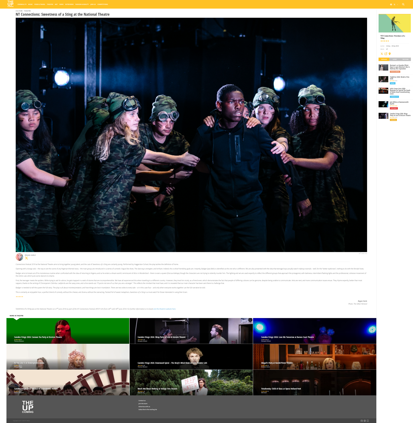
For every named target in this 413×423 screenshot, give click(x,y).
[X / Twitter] (382, 53)
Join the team (143, 404)
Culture (19, 11)
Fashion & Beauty (82, 4)
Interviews (69, 4)
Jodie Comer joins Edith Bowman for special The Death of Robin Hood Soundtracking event (400, 91)
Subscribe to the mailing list (148, 409)
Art (56, 4)
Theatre (50, 4)
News (61, 4)
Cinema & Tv (22, 4)
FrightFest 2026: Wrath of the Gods (399, 78)
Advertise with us (144, 407)
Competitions (102, 4)
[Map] (390, 53)
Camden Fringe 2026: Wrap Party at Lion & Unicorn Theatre (400, 114)
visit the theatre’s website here (164, 309)
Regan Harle (30, 255)
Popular (384, 59)
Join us (93, 4)
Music (30, 4)
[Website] (386, 53)
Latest (395, 59)
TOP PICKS (405, 59)
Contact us (142, 400)
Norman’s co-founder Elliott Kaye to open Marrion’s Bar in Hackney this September (400, 67)
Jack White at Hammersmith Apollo (399, 103)
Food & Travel (39, 4)
